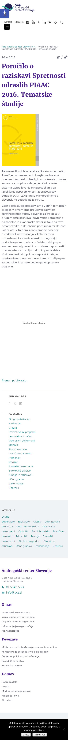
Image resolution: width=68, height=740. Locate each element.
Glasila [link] (13, 428)
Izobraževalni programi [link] (22, 432)
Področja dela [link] (9, 682)
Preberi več (39, 734)
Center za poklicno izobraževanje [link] (20, 656)
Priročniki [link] (14, 458)
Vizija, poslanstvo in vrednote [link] (18, 617)
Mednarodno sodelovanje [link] (16, 691)
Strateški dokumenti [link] (21, 466)
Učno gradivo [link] (17, 479)
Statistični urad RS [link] (12, 666)
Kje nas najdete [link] (10, 631)
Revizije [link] (13, 462)
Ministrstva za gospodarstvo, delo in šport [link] (25, 652)
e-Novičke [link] (19, 22)
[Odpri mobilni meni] (7, 27)
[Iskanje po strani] (61, 22)
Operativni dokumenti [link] (22, 441)
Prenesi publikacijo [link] (14, 380)
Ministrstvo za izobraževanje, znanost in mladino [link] (29, 647)
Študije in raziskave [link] (20, 475)
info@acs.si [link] (14, 592)
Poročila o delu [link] (18, 449)
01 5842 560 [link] (15, 587)
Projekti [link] (6, 687)
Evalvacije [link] (14, 423)
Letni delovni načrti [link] (20, 436)
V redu (26, 734)
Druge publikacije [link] (19, 419)
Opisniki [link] (13, 445)
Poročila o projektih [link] (20, 453)
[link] (4, 13)
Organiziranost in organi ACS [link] (18, 622)
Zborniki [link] (14, 488)
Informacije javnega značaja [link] (17, 626)
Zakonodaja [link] (16, 484)
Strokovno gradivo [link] (20, 471)
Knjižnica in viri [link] (10, 696)
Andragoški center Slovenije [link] (17, 47)
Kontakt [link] (8, 22)
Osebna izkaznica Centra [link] (16, 613)
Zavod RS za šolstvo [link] (13, 661)
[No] (63, 729)
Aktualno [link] (7, 700)
